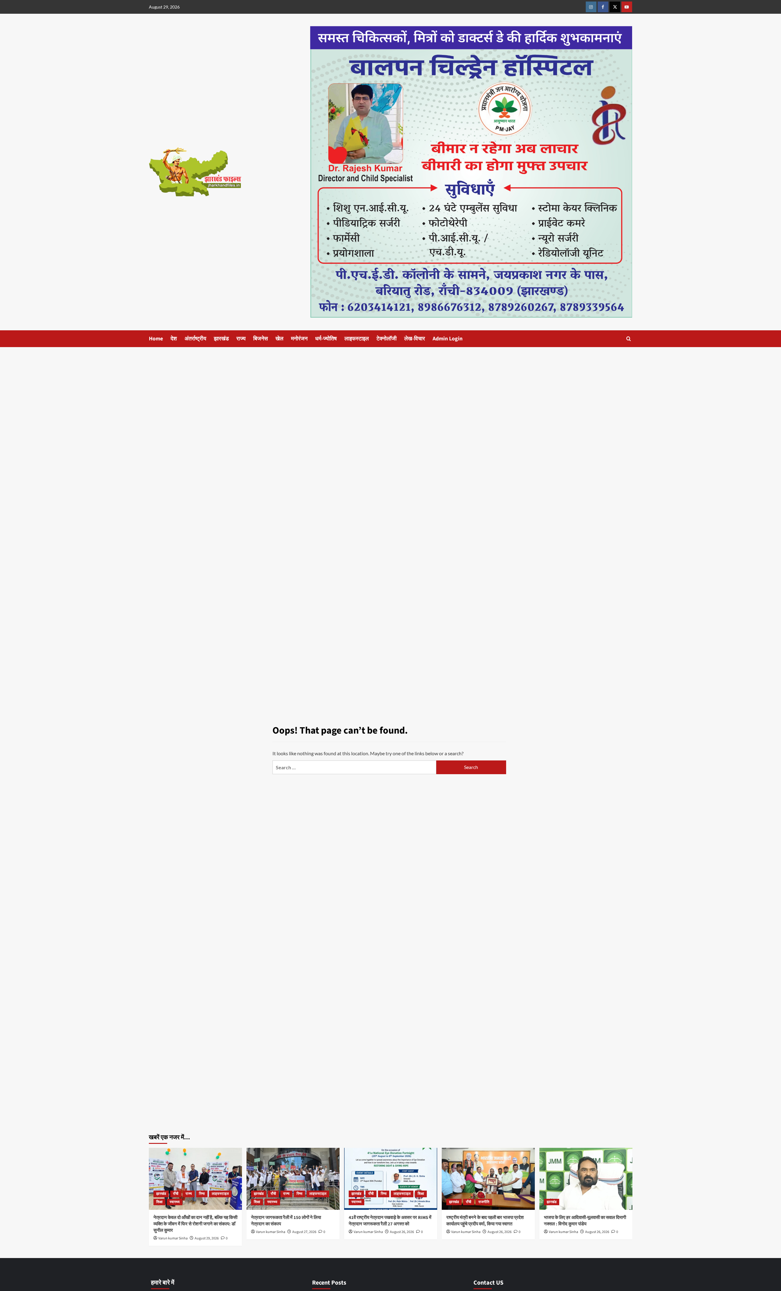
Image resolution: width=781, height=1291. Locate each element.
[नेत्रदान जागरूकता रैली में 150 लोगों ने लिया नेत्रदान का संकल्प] (293, 1179)
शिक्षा (159, 1202)
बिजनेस (260, 339)
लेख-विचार (414, 339)
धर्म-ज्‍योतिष (326, 339)
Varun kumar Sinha (173, 1238)
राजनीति (483, 1202)
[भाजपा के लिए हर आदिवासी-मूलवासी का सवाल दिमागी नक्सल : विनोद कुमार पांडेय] (585, 1179)
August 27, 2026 (304, 1232)
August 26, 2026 (402, 1232)
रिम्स (202, 1193)
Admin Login (447, 339)
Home (156, 339)
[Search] (628, 338)
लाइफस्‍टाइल (356, 339)
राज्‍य (241, 339)
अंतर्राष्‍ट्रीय (195, 339)
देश (174, 339)
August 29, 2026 (207, 1238)
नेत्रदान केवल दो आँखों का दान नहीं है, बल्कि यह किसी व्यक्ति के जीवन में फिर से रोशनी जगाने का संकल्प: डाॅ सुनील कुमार (195, 1224)
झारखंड (221, 339)
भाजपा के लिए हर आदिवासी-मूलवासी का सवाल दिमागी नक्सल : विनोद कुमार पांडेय (585, 1220)
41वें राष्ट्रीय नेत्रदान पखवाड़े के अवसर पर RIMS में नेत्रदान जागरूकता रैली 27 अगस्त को (390, 1220)
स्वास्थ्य (175, 1202)
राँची (175, 1193)
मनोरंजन (299, 339)
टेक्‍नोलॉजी (386, 339)
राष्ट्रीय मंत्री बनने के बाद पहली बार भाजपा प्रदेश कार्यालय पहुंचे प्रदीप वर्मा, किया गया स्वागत (485, 1220)
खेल (279, 339)
